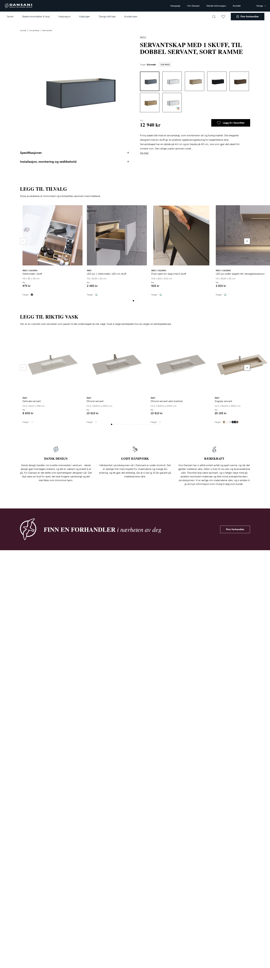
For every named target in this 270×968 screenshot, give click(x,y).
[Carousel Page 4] (121, 424)
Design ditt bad (107, 16)
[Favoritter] (223, 16)
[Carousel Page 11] (142, 424)
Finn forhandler (235, 529)
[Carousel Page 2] (136, 300)
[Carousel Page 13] (149, 424)
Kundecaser (131, 16)
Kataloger (84, 16)
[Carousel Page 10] (139, 424)
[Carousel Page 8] (133, 424)
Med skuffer (47, 30)
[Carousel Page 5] (124, 424)
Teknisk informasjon (216, 6)
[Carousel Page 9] (136, 424)
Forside (23, 30)
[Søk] (214, 16)
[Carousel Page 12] (146, 424)
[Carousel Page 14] (152, 424)
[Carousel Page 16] (158, 424)
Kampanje (175, 6)
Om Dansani (193, 6)
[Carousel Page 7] (130, 424)
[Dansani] (18, 5)
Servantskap (34, 30)
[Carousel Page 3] (117, 424)
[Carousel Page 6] (127, 424)
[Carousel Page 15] (155, 424)
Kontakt (237, 6)
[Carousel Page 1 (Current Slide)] (133, 300)
